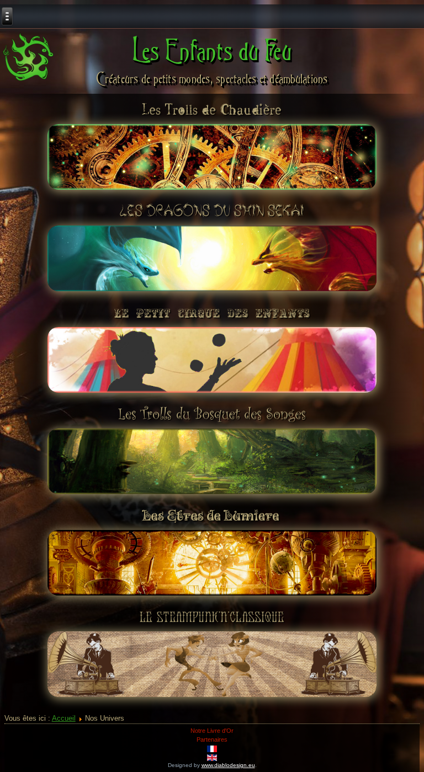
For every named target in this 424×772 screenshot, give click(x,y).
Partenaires (212, 739)
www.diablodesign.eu (228, 765)
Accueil (64, 718)
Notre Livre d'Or (212, 730)
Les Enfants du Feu (212, 50)
